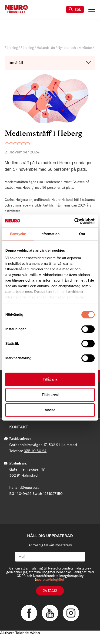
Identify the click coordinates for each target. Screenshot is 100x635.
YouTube (50, 613)
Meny (91, 9)
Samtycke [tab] (18, 234)
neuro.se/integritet (50, 579)
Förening (11, 48)
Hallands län (46, 48)
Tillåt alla (50, 379)
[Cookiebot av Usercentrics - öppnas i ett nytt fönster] (74, 221)
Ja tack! (50, 591)
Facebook (29, 613)
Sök (78, 9)
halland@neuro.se (24, 487)
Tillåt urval (50, 395)
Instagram (71, 613)
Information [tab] (50, 234)
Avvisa (50, 410)
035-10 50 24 (35, 451)
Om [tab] (82, 234)
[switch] (88, 329)
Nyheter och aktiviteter (75, 48)
